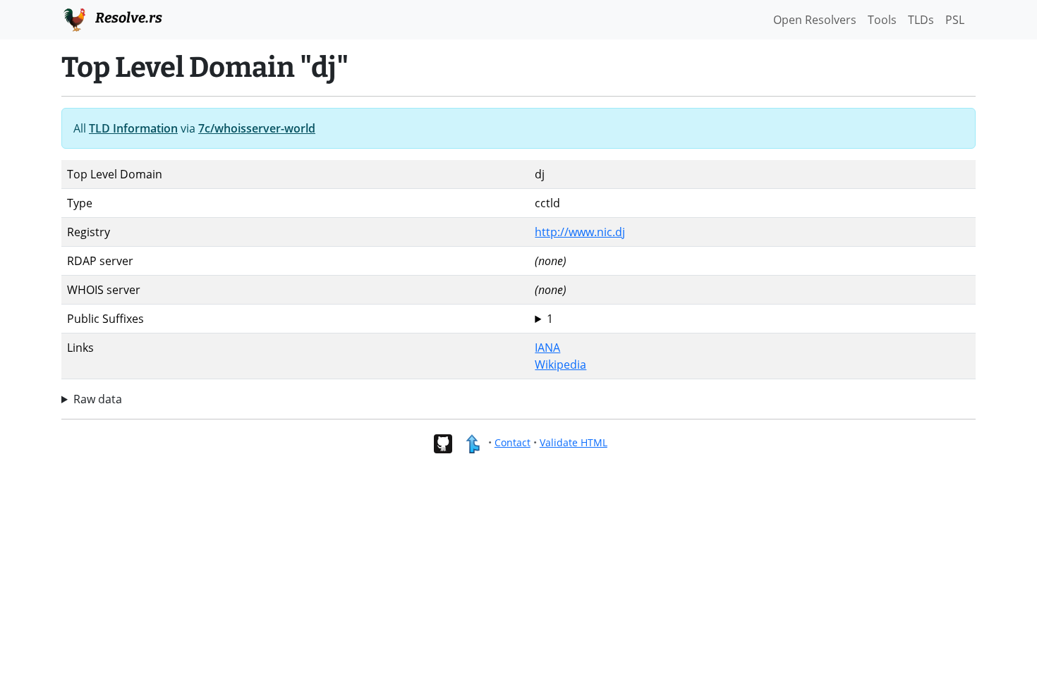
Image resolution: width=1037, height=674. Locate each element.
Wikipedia (560, 364)
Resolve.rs (127, 17)
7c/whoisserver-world (256, 128)
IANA (547, 347)
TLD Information (133, 128)
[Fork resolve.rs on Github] (443, 442)
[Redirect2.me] (472, 442)
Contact (512, 442)
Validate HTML (573, 442)
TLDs (921, 19)
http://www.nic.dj (580, 232)
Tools (882, 19)
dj (544, 319)
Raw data (97, 399)
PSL (954, 19)
